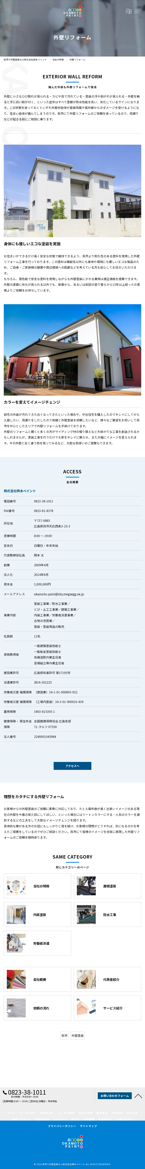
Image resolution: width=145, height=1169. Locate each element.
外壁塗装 (78, 1035)
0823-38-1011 (43, 501)
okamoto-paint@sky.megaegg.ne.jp (59, 594)
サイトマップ (88, 1126)
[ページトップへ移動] (138, 1095)
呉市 (64, 1035)
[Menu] (137, 11)
